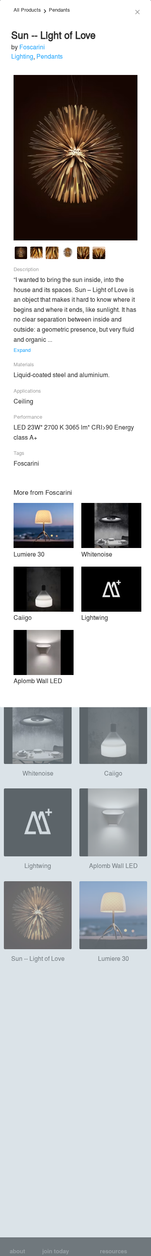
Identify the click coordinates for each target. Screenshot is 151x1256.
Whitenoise (96, 554)
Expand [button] (22, 349)
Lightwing (94, 617)
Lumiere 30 (29, 554)
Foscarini (32, 46)
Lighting (22, 56)
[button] (21, 254)
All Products (27, 9)
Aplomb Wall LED (38, 680)
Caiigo (23, 617)
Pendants (59, 9)
